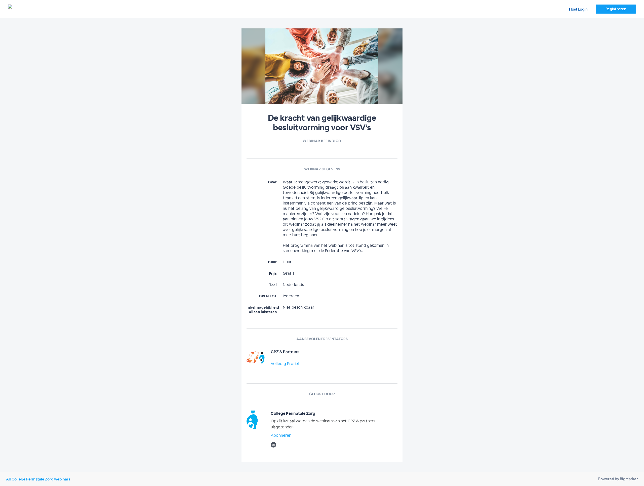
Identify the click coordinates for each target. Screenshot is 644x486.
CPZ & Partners (285, 351)
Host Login (578, 9)
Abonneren (281, 435)
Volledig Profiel (285, 363)
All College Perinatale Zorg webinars (38, 479)
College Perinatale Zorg (293, 413)
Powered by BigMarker (618, 478)
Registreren (616, 9)
